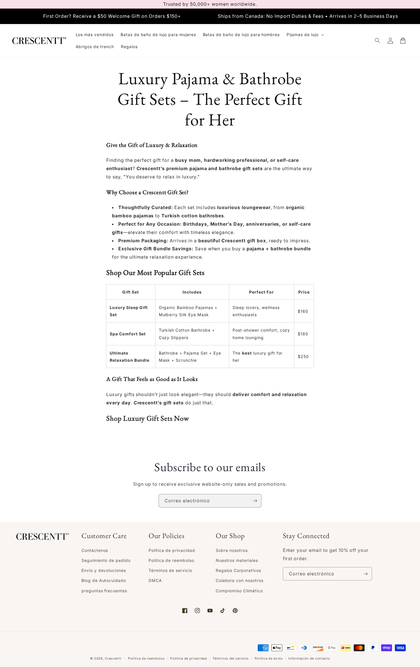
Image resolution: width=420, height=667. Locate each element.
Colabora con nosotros (239, 580)
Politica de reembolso (171, 560)
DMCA (155, 580)
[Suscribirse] (255, 500)
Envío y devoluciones (103, 570)
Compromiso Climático (239, 590)
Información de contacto (309, 658)
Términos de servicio (170, 570)
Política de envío (269, 658)
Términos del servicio (231, 658)
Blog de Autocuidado (103, 580)
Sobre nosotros (232, 550)
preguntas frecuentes (104, 590)
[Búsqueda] (377, 40)
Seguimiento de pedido (106, 560)
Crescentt (113, 658)
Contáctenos (94, 550)
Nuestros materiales (237, 560)
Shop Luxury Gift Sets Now (147, 418)
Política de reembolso (146, 658)
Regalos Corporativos (238, 570)
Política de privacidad (172, 550)
